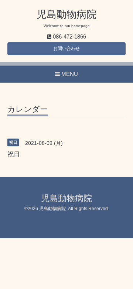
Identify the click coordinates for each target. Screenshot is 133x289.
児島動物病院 (66, 14)
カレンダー (27, 109)
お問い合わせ (66, 48)
